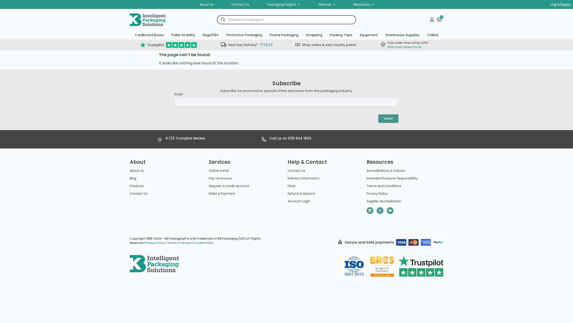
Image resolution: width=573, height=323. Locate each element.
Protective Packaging (244, 35)
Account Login (299, 201)
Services (324, 4)
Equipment (369, 35)
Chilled (432, 35)
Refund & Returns (301, 193)
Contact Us (240, 4)
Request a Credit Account (229, 186)
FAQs (291, 186)
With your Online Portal (404, 47)
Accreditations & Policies (386, 170)
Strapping (314, 35)
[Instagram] (380, 210)
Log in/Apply (560, 4)
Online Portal (219, 170)
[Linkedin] (370, 210)
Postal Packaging (284, 35)
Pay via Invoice (220, 178)
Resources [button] (362, 4)
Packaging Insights (281, 4)
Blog (133, 178)
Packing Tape (341, 35)
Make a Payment (222, 193)
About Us (207, 4)
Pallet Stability (183, 35)
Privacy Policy (377, 193)
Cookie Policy (204, 243)
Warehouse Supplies (402, 35)
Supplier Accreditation (384, 201)
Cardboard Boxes (149, 35)
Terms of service (179, 243)
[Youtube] (390, 210)
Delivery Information (303, 178)
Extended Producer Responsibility (392, 178)
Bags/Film (211, 35)
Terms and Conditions (384, 186)
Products (137, 186)
